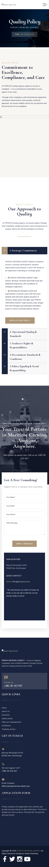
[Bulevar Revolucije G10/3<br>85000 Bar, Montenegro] (3, 749)
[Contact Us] (6, 677)
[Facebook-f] (5, 859)
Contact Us (8, 682)
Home (17, 34)
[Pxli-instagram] (20, 859)
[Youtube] (27, 859)
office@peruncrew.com (21, 581)
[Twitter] (12, 859)
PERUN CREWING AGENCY (28, 851)
